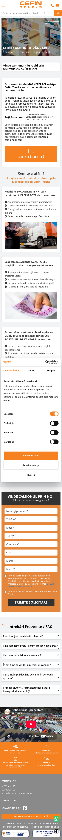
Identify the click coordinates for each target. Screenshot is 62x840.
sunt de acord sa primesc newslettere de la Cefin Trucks (32, 593)
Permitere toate (31, 455)
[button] (31, 636)
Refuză (31, 475)
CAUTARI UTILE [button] (9, 800)
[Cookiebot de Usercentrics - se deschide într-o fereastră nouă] (45, 362)
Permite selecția (31, 465)
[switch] (54, 423)
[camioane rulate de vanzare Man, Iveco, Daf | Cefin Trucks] (31, 5)
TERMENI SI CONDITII (14, 823)
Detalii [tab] (31, 370)
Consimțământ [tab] (11, 370)
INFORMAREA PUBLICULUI (16, 827)
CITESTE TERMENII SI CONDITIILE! (31, 585)
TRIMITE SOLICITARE (31, 602)
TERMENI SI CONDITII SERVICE (43, 823)
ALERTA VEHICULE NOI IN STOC (30, 816)
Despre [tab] (51, 370)
